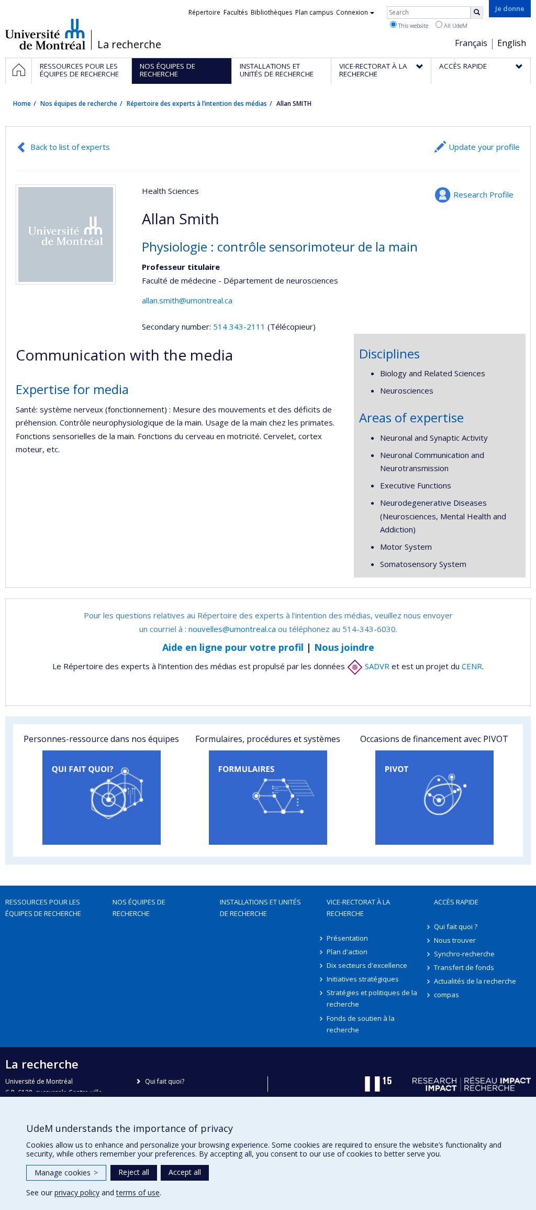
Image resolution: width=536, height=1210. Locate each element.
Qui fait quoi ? (455, 926)
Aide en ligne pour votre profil (233, 647)
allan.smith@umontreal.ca (187, 300)
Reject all (133, 1172)
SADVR (376, 666)
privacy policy (76, 1192)
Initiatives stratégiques (363, 979)
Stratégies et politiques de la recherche (372, 998)
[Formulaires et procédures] (268, 797)
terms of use (138, 1192)
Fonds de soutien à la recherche (361, 1023)
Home (22, 103)
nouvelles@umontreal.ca (232, 629)
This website (412, 25)
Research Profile (483, 194)
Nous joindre (344, 647)
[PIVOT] (434, 797)
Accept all (185, 1172)
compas (446, 994)
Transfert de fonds (464, 967)
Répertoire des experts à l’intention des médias (197, 103)
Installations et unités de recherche (260, 907)
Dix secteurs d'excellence (367, 965)
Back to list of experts (70, 146)
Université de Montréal (45, 34)
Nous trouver (455, 940)
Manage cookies (66, 1173)
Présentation (347, 938)
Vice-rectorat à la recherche (358, 907)
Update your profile (484, 146)
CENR (472, 666)
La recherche (129, 44)
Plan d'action (347, 951)
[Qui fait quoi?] (102, 797)
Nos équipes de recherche (78, 103)
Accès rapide (456, 902)
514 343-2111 (240, 326)
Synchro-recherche (464, 953)
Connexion (352, 12)
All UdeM (454, 25)
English (511, 43)
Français (471, 43)
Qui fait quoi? (164, 1081)
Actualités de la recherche (475, 981)
